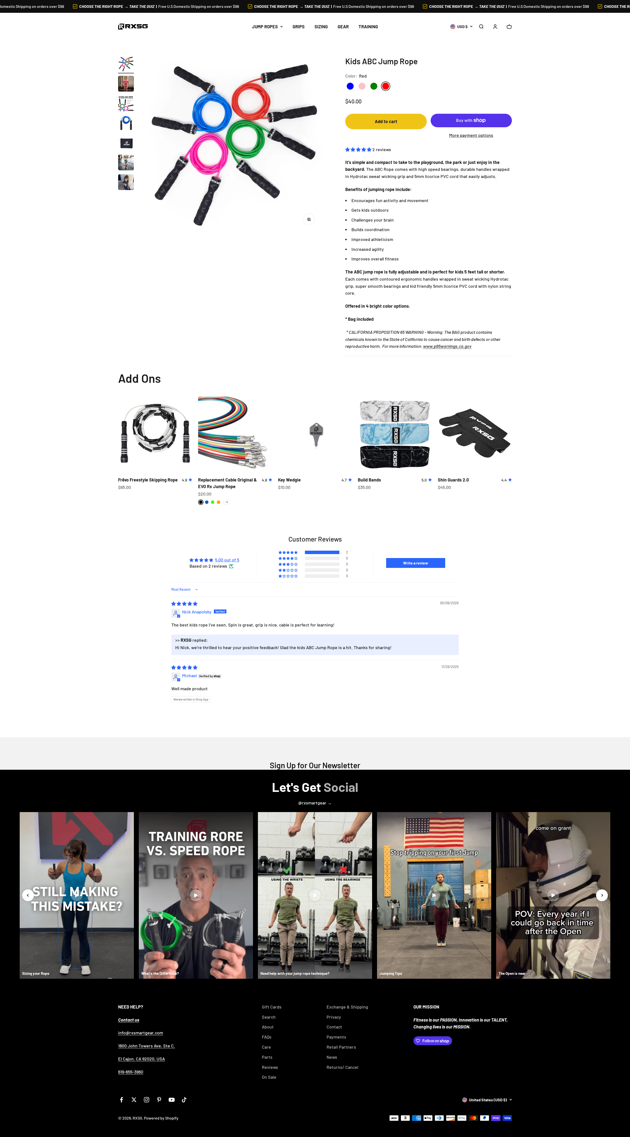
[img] (184, 603)
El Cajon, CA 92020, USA (141, 1058)
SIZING (321, 26)
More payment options (471, 135)
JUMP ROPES (265, 26)
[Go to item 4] (126, 123)
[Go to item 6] (126, 163)
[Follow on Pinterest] (159, 1099)
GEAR (343, 26)
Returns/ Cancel (342, 1067)
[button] (358, 149)
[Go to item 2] (126, 84)
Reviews (270, 1067)
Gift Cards (272, 1006)
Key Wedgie (289, 479)
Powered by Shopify (161, 1118)
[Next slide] (602, 895)
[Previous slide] (28, 895)
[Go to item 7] (126, 183)
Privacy (334, 1017)
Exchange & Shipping (347, 1006)
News (332, 1057)
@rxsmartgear (312, 802)
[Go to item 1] (126, 64)
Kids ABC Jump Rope (538, 1115)
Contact (334, 1026)
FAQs (266, 1037)
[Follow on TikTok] (184, 1099)
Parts (267, 1057)
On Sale (269, 1077)
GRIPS (299, 26)
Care (266, 1047)
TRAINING (368, 26)
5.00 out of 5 (227, 559)
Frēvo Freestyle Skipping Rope (148, 479)
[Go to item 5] (126, 143)
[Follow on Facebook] (121, 1099)
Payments (336, 1037)
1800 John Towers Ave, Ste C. (146, 1045)
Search (269, 1017)
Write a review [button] (415, 562)
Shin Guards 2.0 (453, 479)
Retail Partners (341, 1047)
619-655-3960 (130, 1071)
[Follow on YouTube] (171, 1099)
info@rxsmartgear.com (140, 1032)
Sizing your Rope (35, 973)
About (268, 1026)
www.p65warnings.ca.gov (447, 346)
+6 (226, 501)
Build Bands (369, 479)
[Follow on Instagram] (146, 1099)
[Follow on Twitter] (134, 1099)
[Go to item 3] (126, 104)
